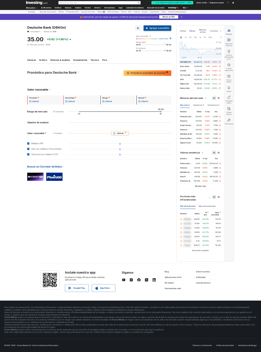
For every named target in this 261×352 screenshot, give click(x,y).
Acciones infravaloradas (177, 12)
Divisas (183, 31)
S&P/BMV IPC (185, 62)
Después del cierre (88, 12)
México (61, 12)
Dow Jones (184, 66)
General (31, 60)
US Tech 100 (185, 75)
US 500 (183, 71)
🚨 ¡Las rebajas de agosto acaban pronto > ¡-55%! (172, 3)
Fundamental (80, 60)
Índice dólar (185, 88)
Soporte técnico (203, 283)
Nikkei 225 (184, 84)
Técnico (94, 60)
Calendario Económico (135, 8)
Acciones (31, 12)
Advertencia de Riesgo (247, 345)
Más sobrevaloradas (207, 206)
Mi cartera (169, 283)
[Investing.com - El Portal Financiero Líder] (37, 3)
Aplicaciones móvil (173, 277)
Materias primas (202, 31)
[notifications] (228, 2)
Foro (104, 60)
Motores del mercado (191, 98)
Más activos (185, 105)
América (137, 12)
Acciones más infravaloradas (188, 198)
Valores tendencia (190, 152)
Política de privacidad (225, 345)
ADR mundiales (113, 12)
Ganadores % (198, 105)
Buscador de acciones (156, 8)
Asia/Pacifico (154, 12)
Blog (167, 271)
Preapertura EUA (72, 12)
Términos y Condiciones (202, 345)
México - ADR (126, 12)
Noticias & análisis (60, 60)
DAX (182, 79)
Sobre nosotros (203, 271)
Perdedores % (214, 105)
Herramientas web (173, 288)
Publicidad (200, 277)
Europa (144, 12)
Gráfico (43, 60)
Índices (192, 31)
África (164, 12)
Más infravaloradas (187, 206)
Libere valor (163, 39)
